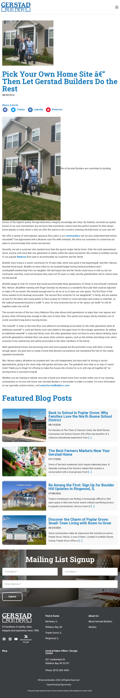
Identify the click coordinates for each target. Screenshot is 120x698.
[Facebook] (4, 639)
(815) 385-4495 (61, 670)
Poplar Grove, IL (53, 632)
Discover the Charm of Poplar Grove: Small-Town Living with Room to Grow (79, 521)
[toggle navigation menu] (116, 7)
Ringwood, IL (52, 638)
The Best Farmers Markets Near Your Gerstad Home (79, 453)
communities (73, 235)
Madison (21, 256)
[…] (89, 437)
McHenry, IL (51, 621)
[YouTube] (16, 639)
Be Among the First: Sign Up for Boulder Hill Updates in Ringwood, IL (81, 487)
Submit (12, 596)
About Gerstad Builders (100, 621)
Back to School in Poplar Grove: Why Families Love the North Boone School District (80, 416)
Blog (4, 650)
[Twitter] (10, 639)
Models (92, 627)
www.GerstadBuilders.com (54, 385)
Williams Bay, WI (53, 627)
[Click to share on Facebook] (5, 109)
